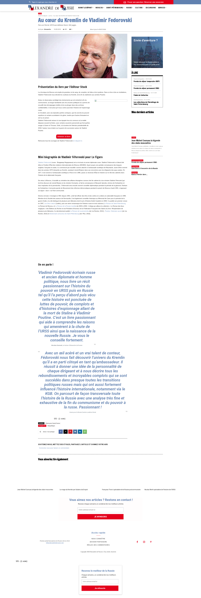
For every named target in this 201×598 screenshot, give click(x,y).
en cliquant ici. (77, 141)
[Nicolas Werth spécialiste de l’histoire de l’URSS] (164, 474)
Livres (40, 13)
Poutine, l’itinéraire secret (113, 211)
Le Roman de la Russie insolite (65, 206)
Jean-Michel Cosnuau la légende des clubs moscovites (145, 142)
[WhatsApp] (85, 432)
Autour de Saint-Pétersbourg (141, 92)
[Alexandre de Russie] (51, 7)
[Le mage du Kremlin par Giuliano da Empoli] (79, 474)
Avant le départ (42, 16)
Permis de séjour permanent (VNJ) (146, 88)
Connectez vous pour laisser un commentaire (54, 448)
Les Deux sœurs (49, 203)
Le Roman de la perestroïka (79, 211)
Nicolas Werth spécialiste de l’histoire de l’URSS (160, 489)
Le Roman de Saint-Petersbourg (115, 203)
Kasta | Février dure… (139, 174)
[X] (65, 432)
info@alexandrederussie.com (55, 543)
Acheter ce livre (63, 136)
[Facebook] (61, 432)
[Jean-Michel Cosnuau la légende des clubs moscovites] (147, 125)
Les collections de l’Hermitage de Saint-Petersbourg (146, 103)
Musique (134, 172)
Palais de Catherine (141, 95)
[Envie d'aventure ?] (147, 52)
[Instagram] (144, 542)
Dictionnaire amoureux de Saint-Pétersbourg (64, 214)
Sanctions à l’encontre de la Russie (144, 168)
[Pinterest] (70, 432)
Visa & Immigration (139, 79)
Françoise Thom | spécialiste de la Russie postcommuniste (121, 489)
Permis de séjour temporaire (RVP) (147, 81)
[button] (42, 2)
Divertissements (138, 99)
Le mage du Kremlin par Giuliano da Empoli (74, 489)
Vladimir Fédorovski (44, 162)
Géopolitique (51, 426)
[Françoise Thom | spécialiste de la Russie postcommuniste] (121, 474)
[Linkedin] (80, 432)
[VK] (75, 432)
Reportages (135, 166)
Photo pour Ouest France (53, 423)
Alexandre (47, 29)
